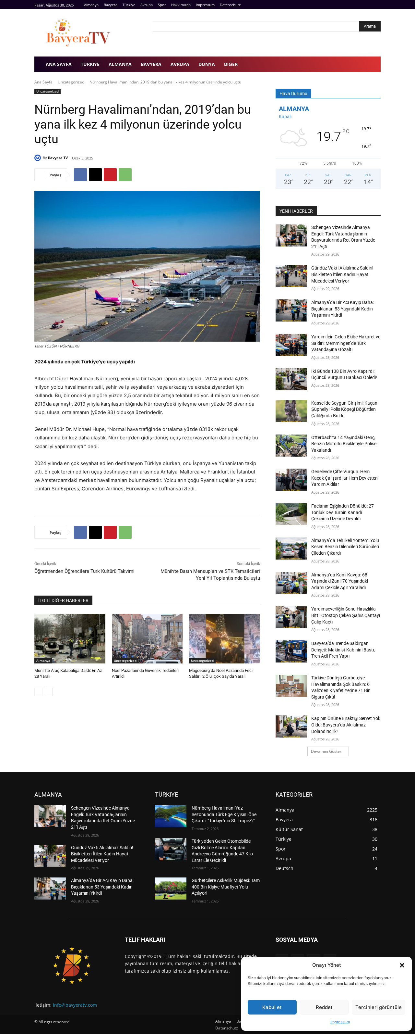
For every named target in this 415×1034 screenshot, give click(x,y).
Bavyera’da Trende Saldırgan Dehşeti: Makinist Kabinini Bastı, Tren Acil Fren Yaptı (343, 650)
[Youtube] (377, 4)
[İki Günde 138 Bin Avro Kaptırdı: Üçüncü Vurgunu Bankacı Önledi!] (291, 379)
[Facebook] (362, 4)
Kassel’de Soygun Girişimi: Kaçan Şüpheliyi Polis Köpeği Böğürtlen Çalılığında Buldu (344, 409)
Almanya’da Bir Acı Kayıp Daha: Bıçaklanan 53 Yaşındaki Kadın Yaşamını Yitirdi (342, 309)
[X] (95, 174)
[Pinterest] (110, 174)
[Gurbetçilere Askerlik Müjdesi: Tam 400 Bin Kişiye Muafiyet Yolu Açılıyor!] (170, 888)
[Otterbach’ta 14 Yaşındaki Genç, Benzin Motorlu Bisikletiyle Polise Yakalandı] (291, 446)
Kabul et (272, 1007)
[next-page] (49, 692)
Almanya (43, 660)
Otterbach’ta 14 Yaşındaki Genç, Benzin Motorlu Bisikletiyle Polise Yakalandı (343, 444)
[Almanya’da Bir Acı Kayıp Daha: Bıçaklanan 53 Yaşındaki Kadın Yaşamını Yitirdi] (291, 310)
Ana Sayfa (43, 82)
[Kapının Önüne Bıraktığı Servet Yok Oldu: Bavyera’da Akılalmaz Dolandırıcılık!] (291, 726)
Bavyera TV (58, 157)
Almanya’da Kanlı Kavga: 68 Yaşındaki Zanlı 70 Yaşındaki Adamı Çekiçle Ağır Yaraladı (339, 581)
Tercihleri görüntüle (378, 1007)
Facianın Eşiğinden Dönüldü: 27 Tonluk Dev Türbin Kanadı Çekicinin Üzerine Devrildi (342, 512)
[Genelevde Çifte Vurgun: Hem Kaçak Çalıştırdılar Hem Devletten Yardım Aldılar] (291, 480)
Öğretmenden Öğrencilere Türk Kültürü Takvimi (84, 571)
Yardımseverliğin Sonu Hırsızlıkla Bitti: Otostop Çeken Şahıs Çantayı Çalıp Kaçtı (345, 615)
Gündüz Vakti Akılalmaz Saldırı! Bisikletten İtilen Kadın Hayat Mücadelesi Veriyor (342, 274)
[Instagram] (369, 4)
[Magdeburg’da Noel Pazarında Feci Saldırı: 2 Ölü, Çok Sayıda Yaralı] (224, 638)
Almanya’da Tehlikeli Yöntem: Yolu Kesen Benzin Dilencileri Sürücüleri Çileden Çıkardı (345, 547)
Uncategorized (71, 82)
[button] (402, 965)
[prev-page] (38, 692)
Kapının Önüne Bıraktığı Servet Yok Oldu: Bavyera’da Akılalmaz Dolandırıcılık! (345, 725)
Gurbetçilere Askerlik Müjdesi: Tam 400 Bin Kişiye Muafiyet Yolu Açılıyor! (226, 887)
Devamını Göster (326, 751)
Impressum (340, 1021)
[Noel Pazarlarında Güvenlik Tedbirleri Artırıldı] (147, 638)
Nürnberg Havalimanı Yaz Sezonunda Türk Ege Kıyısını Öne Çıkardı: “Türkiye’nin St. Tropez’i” (224, 814)
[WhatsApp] (125, 174)
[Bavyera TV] (89, 32)
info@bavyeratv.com (75, 1005)
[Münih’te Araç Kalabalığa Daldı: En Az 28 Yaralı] (69, 638)
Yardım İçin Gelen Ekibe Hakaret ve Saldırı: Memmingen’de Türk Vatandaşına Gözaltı (345, 343)
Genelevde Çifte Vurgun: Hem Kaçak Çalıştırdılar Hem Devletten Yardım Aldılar (344, 478)
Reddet (324, 1007)
